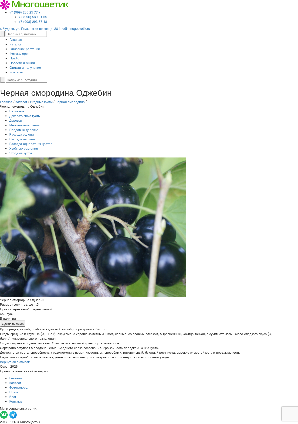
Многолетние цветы (24, 125)
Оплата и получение (25, 67)
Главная (16, 39)
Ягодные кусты (20, 152)
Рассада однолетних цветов (30, 143)
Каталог (15, 44)
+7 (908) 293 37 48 (33, 21)
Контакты (17, 72)
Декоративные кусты (25, 115)
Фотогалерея (20, 53)
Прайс (14, 58)
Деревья (15, 120)
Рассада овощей (22, 139)
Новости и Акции (22, 62)
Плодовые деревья (23, 129)
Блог (12, 396)
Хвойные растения (23, 148)
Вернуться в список (15, 361)
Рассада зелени (21, 134)
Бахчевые (16, 111)
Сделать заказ (13, 323)
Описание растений (25, 48)
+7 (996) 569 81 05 (33, 16)
